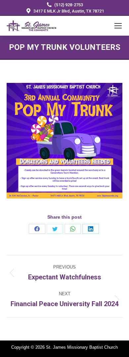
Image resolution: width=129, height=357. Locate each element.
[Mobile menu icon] (118, 25)
